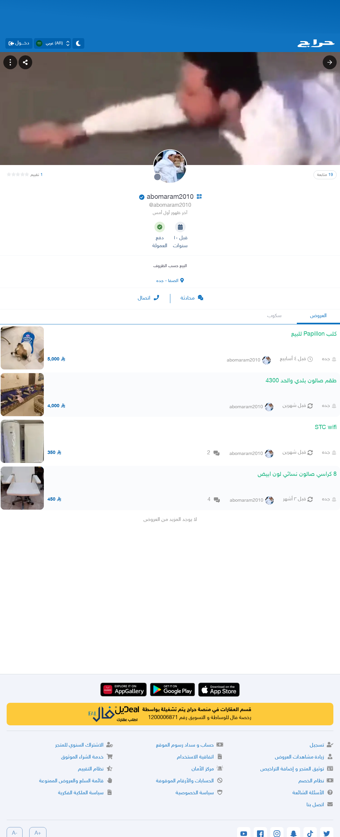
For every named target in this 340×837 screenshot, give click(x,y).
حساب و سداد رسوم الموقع (185, 745)
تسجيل (317, 745)
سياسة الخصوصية (195, 793)
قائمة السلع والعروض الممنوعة (71, 781)
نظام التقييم (91, 769)
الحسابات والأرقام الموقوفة (185, 781)
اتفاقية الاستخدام (195, 757)
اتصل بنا (315, 805)
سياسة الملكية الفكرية (81, 793)
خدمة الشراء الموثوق (82, 757)
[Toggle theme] (78, 43)
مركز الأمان (203, 769)
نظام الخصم (311, 781)
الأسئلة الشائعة (308, 793)
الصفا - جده (167, 281)
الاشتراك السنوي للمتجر (79, 745)
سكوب (274, 316)
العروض (318, 316)
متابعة (325, 175)
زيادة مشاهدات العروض (299, 757)
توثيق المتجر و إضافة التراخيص (292, 769)
